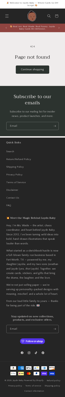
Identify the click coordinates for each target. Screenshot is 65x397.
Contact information (34, 391)
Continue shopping (32, 69)
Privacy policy (15, 386)
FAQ (8, 205)
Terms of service (33, 386)
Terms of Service (16, 182)
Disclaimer (12, 190)
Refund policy (53, 381)
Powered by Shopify (34, 381)
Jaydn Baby (18, 381)
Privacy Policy (14, 174)
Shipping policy (52, 386)
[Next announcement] (59, 27)
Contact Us (12, 197)
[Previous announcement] (6, 27)
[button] (7, 16)
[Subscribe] (55, 126)
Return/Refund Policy (18, 159)
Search (10, 151)
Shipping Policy (15, 167)
